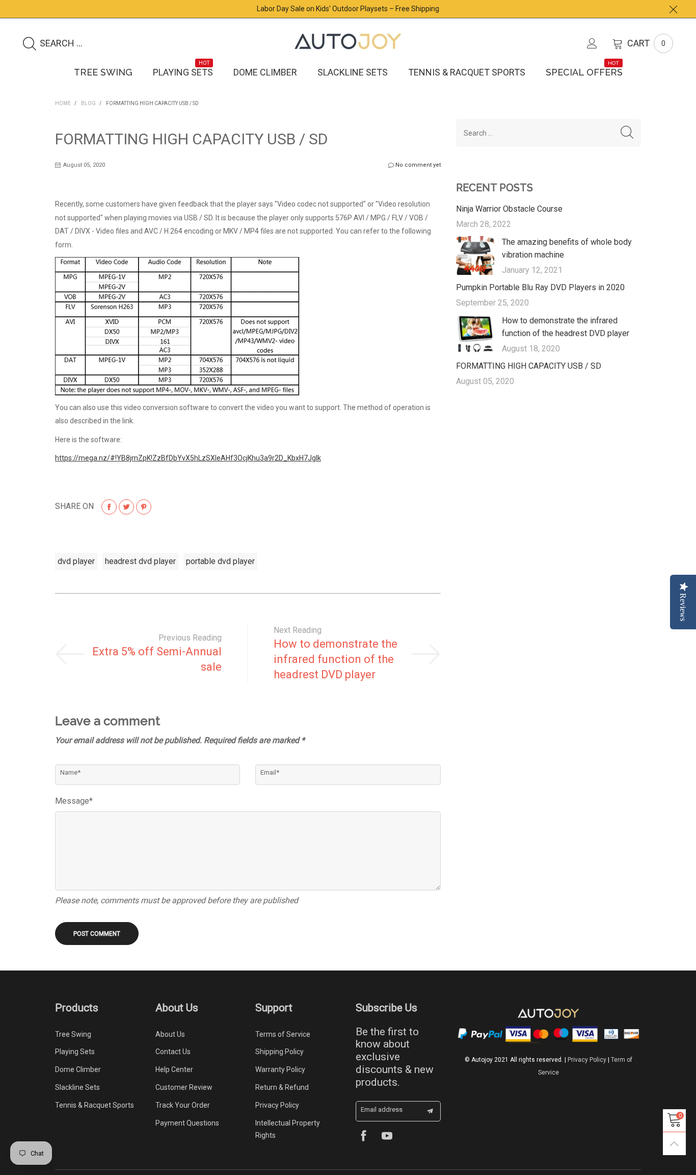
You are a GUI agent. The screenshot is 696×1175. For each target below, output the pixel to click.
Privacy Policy (277, 1105)
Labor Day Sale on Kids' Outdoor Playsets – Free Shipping (348, 9)
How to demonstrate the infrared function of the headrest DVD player (335, 659)
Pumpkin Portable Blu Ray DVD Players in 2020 (540, 287)
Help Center (174, 1069)
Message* (74, 801)
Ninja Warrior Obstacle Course (509, 209)
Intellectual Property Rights (287, 1129)
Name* (70, 772)
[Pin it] (143, 507)
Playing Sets (183, 72)
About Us (170, 1034)
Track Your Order (182, 1105)
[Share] (109, 507)
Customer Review (183, 1087)
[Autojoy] (348, 41)
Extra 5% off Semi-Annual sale (157, 659)
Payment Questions (187, 1123)
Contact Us (173, 1052)
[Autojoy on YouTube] (387, 1137)
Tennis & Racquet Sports (466, 72)
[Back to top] (674, 1143)
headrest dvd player (140, 561)
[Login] (599, 43)
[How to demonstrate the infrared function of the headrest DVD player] (475, 334)
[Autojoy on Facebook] (363, 1137)
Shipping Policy (279, 1052)
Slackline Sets (352, 72)
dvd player (76, 561)
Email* (269, 772)
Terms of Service (282, 1034)
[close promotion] (673, 9)
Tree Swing (103, 72)
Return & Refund (282, 1087)
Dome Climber (265, 72)
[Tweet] (126, 507)
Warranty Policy (280, 1069)
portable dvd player (220, 561)
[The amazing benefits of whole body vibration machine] (475, 255)
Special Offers (584, 72)
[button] (627, 133)
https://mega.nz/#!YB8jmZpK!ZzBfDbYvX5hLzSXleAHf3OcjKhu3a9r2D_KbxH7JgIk (188, 458)
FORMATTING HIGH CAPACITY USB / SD (528, 366)
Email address (382, 1109)
